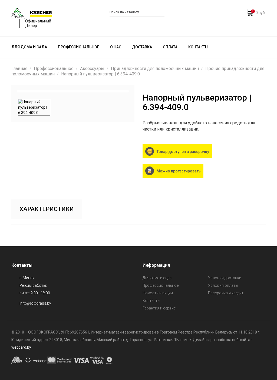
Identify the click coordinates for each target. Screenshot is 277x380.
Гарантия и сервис (159, 308)
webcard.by (21, 347)
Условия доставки (224, 278)
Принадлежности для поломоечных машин (155, 68)
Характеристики (46, 209)
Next (136, 91)
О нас (115, 47)
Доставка (142, 47)
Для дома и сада (29, 47)
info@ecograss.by (35, 303)
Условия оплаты (223, 285)
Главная (19, 68)
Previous (9, 91)
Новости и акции (158, 293)
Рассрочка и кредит (225, 293)
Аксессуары (92, 68)
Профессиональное (78, 47)
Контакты (198, 47)
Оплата (170, 47)
